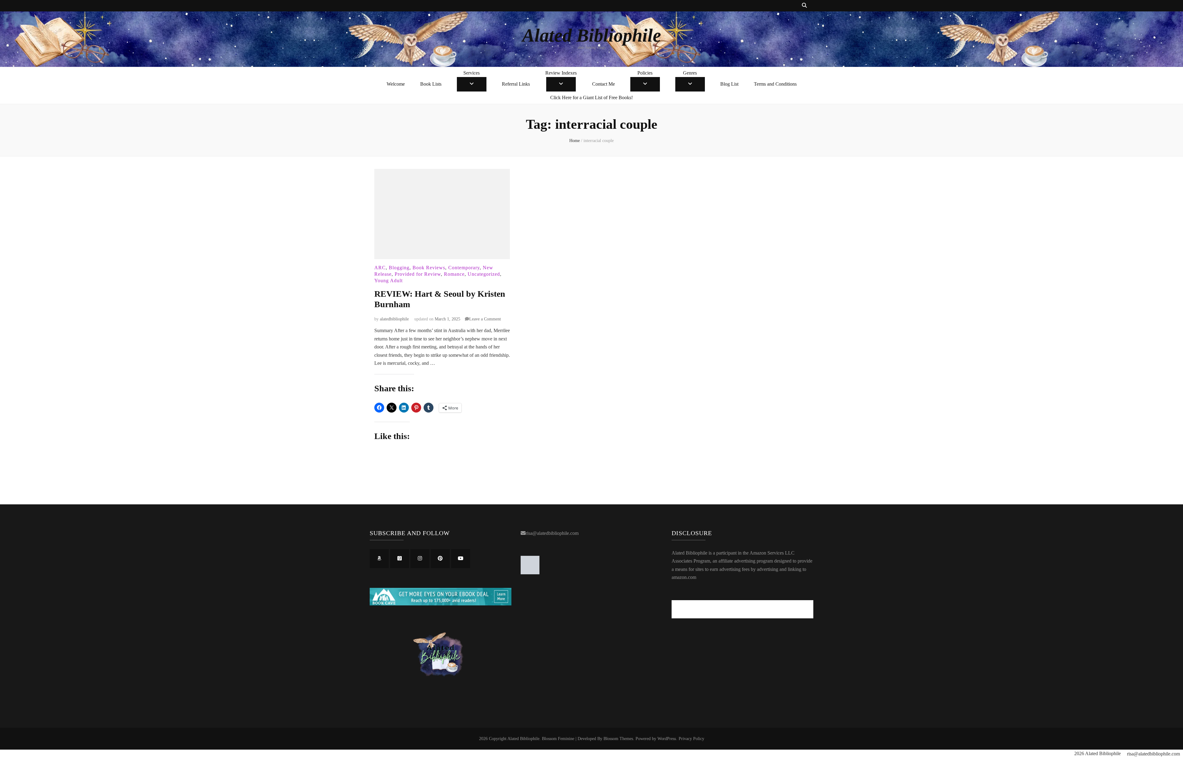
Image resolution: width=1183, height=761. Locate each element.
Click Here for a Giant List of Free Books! (591, 97)
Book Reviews (429, 267)
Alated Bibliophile (591, 35)
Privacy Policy (691, 738)
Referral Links (516, 84)
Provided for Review (418, 274)
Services (471, 72)
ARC (380, 267)
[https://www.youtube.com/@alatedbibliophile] (460, 558)
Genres (690, 72)
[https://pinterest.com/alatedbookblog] (440, 558)
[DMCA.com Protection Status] (530, 572)
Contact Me (603, 84)
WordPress (666, 738)
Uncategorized (484, 274)
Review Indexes (561, 72)
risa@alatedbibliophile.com (552, 533)
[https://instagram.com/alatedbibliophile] (419, 558)
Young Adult (388, 280)
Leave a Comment (485, 319)
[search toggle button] (804, 6)
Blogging (399, 267)
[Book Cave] (440, 603)
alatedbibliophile (394, 319)
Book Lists (430, 84)
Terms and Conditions (775, 84)
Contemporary (464, 267)
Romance (454, 274)
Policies (644, 72)
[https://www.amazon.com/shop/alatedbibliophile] (379, 558)
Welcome (396, 84)
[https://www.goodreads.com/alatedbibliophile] (399, 558)
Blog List (729, 84)
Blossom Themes (618, 738)
